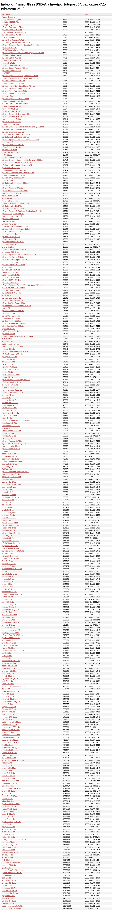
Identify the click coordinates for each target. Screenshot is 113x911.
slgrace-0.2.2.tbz (8, 329)
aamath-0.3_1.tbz (9, 566)
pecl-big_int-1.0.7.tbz (10, 400)
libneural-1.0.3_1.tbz (10, 262)
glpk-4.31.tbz (7, 794)
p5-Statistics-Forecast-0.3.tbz (13, 55)
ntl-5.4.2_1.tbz (7, 765)
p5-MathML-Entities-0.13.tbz (13, 257)
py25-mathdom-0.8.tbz (11, 548)
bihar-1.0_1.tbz (8, 502)
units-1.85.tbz (7, 507)
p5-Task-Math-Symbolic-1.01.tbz (14, 32)
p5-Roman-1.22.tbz (9, 48)
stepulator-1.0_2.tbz (10, 423)
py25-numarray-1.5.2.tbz (11, 822)
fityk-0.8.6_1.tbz (8, 860)
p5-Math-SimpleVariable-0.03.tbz (15, 68)
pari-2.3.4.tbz (7, 824)
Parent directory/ (8, 17)
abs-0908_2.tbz (8, 581)
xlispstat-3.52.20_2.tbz (11, 735)
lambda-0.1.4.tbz (8, 359)
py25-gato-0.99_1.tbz (10, 645)
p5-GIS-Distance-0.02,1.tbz (12, 354)
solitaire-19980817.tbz (11, 22)
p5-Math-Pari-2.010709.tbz (12, 635)
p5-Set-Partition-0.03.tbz (11, 111)
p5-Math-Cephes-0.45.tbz (12, 594)
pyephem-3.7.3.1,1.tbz (10, 740)
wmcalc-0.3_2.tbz (9, 224)
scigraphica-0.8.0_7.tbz (11, 747)
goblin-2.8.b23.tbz (9, 865)
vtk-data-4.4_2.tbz (9, 901)
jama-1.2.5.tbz (7, 372)
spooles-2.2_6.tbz (9, 880)
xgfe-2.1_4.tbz (7, 681)
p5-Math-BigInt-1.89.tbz (11, 533)
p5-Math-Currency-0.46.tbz (12, 300)
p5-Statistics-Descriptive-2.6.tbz (14, 260)
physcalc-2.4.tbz (8, 334)
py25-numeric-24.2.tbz (11, 804)
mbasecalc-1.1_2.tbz (10, 201)
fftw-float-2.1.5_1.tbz (10, 668)
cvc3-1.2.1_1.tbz (8, 832)
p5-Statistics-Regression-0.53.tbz (15, 226)
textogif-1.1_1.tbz (8, 25)
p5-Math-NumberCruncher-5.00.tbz (15, 472)
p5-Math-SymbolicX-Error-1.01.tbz (15, 99)
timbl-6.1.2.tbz (7, 799)
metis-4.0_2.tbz (8, 694)
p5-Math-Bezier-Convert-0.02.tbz (15, 104)
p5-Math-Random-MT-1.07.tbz (13, 175)
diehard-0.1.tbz (8, 395)
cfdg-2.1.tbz (6, 520)
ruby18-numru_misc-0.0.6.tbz (13, 193)
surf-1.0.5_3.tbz (8, 602)
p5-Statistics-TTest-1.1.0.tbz (13, 209)
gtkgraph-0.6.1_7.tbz (10, 546)
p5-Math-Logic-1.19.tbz (11, 270)
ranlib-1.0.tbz (7, 418)
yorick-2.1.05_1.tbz (9, 845)
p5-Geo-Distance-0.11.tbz (12, 231)
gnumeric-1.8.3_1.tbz (10, 893)
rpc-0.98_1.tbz (7, 438)
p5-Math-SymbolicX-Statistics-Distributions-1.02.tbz (22, 211)
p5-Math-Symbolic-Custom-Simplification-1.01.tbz (21, 78)
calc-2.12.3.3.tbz (8, 776)
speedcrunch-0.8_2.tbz (11, 661)
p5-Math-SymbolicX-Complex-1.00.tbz (17, 114)
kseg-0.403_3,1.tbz (9, 753)
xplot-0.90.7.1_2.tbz (9, 408)
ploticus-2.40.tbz (8, 625)
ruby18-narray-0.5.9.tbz (11, 474)
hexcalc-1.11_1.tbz (9, 150)
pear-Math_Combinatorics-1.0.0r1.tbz (16, 43)
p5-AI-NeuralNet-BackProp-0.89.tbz (16, 380)
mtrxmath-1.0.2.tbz (9, 63)
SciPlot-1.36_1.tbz (9, 469)
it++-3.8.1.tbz (7, 755)
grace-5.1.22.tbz (8, 811)
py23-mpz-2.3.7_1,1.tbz (11, 168)
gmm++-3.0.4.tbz (8, 515)
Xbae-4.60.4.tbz (8, 801)
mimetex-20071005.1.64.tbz (13, 650)
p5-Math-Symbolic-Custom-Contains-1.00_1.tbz (20, 45)
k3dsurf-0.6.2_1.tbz (9, 809)
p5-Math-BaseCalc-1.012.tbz (13, 83)
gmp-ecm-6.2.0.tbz (9, 671)
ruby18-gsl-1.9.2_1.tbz (11, 730)
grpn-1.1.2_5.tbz (8, 362)
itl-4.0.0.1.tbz (7, 155)
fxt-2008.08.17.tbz (9, 709)
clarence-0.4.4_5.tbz (10, 152)
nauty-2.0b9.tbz (8, 617)
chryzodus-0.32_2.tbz (10, 252)
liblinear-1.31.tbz (8, 349)
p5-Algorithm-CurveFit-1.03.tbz (14, 170)
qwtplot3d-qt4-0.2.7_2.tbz (12, 569)
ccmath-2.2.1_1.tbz (9, 574)
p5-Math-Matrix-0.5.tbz (11, 124)
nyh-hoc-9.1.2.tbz (9, 313)
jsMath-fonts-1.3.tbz (9, 875)
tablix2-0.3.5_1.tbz (9, 676)
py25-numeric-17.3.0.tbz (11, 722)
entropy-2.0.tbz (8, 96)
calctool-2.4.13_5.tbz (10, 403)
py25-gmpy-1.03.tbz (10, 415)
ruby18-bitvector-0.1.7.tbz (12, 390)
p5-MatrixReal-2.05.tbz (11, 449)
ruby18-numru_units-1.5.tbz (13, 346)
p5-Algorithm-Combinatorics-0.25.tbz (16, 306)
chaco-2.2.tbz (7, 771)
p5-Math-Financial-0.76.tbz (12, 188)
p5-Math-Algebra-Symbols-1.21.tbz (15, 461)
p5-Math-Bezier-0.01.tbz (11, 60)
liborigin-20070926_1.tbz (12, 484)
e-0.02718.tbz (7, 73)
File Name (6, 14)
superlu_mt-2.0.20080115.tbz (13, 686)
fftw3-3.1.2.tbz (7, 745)
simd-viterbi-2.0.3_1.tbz (11, 198)
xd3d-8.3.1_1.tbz (8, 837)
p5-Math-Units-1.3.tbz (10, 219)
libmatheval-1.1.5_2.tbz (11, 426)
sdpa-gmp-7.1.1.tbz (9, 666)
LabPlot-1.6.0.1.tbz (9, 891)
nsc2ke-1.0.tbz (7, 763)
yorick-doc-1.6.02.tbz (10, 640)
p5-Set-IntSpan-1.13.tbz (11, 318)
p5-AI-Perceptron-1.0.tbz (11, 147)
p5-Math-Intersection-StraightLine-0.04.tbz (18, 86)
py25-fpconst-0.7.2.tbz (10, 37)
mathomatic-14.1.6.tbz (10, 541)
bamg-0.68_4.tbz (8, 819)
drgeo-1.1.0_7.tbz (9, 707)
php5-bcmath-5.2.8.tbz (11, 290)
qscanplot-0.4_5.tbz (9, 592)
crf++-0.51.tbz (7, 584)
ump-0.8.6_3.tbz (8, 620)
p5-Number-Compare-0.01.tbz (13, 40)
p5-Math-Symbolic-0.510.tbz (13, 551)
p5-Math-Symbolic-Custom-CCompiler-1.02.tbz (20, 140)
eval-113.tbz (7, 339)
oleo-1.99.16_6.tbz (9, 615)
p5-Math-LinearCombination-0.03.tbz (16, 162)
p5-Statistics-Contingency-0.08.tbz (15, 183)
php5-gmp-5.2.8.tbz (9, 244)
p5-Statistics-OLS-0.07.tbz (12, 206)
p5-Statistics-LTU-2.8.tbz (11, 293)
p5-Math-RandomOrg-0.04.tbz (13, 101)
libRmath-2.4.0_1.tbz (10, 556)
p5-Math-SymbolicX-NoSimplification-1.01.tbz (20, 76)
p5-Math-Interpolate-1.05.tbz (13, 214)
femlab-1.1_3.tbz (8, 696)
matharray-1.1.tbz (9, 495)
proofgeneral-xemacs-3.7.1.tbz (14, 839)
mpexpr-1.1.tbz (8, 479)
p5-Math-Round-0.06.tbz (11, 106)
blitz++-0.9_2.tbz (8, 791)
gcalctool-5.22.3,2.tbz (10, 781)
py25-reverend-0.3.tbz (10, 331)
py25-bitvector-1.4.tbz (10, 344)
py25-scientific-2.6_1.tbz (11, 702)
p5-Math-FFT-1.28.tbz (10, 370)
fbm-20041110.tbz (9, 806)
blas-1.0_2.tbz (7, 536)
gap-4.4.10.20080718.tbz (12, 908)
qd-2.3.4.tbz (6, 658)
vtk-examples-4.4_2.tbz (11, 691)
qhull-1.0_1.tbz (8, 704)
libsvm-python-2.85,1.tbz (11, 431)
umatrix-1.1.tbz (8, 180)
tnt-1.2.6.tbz (6, 398)
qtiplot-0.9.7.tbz (8, 834)
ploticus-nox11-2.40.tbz (11, 622)
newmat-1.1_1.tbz (9, 564)
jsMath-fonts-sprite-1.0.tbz (12, 873)
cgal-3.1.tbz (6, 878)
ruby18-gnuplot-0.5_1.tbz (12, 119)
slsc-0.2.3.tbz (7, 428)
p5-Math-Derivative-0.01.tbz (13, 27)
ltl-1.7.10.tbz (7, 656)
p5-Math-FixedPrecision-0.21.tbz (15, 91)
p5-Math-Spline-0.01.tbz (11, 58)
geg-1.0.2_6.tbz (8, 364)
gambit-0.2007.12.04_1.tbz (12, 870)
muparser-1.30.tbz (9, 758)
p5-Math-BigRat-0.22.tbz (11, 298)
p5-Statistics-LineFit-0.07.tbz (13, 242)
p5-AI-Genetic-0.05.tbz (11, 375)
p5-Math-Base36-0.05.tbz (12, 30)
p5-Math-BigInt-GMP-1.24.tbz (13, 265)
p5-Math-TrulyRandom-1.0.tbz (13, 178)
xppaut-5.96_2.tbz (9, 829)
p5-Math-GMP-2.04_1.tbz (12, 280)
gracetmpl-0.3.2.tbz (9, 768)
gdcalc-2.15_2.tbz (9, 454)
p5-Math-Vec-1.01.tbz (10, 239)
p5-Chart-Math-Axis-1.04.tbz (13, 145)
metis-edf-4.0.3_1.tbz (10, 699)
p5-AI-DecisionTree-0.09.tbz (13, 326)
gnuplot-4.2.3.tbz (8, 827)
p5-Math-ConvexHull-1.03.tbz (13, 81)
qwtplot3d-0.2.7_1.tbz (10, 610)
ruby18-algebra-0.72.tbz (11, 477)
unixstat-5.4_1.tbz (9, 643)
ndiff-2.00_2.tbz (8, 467)
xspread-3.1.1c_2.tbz (10, 607)
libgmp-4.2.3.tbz (8, 648)
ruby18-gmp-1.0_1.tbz (10, 413)
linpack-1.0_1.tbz (8, 579)
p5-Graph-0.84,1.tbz (10, 523)
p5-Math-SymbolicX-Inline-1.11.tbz (15, 203)
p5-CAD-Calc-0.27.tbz (10, 283)
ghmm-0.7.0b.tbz (8, 712)
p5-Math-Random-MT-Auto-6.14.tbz (16, 421)
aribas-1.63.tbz (8, 553)
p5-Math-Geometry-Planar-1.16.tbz (15, 352)
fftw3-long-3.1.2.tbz (9, 783)
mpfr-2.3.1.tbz (7, 612)
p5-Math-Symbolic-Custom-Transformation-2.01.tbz (22, 285)
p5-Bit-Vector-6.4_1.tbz (11, 543)
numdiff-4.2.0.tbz (8, 627)
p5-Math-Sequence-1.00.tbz (13, 132)
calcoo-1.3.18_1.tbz (9, 377)
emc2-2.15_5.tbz (8, 773)
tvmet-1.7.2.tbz (7, 587)
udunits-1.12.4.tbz (9, 487)
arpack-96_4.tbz (8, 732)
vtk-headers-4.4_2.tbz (10, 737)
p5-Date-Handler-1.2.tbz (11, 382)
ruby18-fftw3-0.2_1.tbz (10, 109)
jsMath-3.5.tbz (7, 597)
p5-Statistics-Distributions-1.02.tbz (15, 137)
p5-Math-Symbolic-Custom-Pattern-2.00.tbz (19, 254)
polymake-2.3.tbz (8, 896)
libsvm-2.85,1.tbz (8, 451)
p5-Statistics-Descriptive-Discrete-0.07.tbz (18, 165)
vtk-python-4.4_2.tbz (10, 852)
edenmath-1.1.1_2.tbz (10, 459)
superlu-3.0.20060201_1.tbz (13, 760)
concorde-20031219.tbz (11, 863)
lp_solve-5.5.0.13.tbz (10, 750)
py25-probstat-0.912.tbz (11, 275)
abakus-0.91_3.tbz (9, 663)
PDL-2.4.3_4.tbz (8, 850)
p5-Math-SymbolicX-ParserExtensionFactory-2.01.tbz (23, 127)
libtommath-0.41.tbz (9, 405)
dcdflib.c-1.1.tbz (8, 571)
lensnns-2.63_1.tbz (9, 717)
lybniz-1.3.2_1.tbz (9, 436)
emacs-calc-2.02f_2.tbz (11, 727)
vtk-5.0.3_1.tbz (7, 898)
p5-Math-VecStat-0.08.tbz (12, 117)
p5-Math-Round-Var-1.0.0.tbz (13, 94)
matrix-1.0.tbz (7, 489)
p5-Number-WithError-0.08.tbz (14, 303)
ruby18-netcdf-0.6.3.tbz (11, 446)
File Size (66, 14)
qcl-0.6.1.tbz (7, 653)
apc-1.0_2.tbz (7, 267)
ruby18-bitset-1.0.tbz (10, 196)
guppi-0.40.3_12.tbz (10, 796)
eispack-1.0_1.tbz (9, 492)
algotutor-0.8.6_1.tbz (10, 385)
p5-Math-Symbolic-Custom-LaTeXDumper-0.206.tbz (22, 160)
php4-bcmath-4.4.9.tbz (11, 278)
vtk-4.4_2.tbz (7, 885)
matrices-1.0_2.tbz (9, 410)
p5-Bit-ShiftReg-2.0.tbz (11, 237)
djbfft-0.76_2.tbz (8, 433)
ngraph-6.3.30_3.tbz (10, 679)
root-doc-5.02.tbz (8, 903)
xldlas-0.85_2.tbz (8, 538)
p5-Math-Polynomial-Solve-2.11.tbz (16, 229)
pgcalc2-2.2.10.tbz (9, 814)
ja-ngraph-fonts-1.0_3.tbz (12, 19)
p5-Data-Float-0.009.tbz (11, 321)
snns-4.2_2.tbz (8, 857)
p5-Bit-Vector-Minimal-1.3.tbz (13, 50)
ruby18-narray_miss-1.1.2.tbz (13, 216)
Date (87, 14)
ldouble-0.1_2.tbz (9, 513)
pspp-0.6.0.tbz (7, 719)
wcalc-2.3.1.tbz (8, 510)
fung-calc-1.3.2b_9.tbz (10, 742)
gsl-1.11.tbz (6, 868)
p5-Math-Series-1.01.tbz (11, 157)
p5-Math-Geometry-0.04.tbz (12, 65)
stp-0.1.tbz (6, 689)
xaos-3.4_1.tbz (8, 684)
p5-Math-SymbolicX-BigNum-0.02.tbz (16, 88)
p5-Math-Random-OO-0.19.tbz (14, 323)
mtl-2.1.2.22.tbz (8, 500)
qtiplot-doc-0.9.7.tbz (9, 888)
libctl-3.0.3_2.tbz (8, 589)
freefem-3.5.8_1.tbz (9, 604)
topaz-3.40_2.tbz (8, 673)
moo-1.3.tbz (6, 186)
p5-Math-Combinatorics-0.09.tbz (14, 249)
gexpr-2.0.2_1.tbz (9, 221)
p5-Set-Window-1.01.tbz (11, 122)
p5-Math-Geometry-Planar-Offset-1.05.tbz (18, 173)
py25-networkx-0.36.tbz (11, 638)
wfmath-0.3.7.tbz (8, 530)
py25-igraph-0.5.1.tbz (10, 633)
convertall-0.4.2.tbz (9, 456)
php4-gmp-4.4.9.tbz (9, 234)
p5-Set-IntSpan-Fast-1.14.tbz (13, 288)
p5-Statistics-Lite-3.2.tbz (11, 71)
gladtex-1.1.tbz (8, 247)
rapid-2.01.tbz (7, 308)
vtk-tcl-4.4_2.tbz (8, 786)
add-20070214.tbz (9, 295)
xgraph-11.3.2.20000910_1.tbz (14, 444)
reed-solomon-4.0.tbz (10, 272)
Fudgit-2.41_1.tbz (9, 528)
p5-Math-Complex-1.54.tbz (12, 392)
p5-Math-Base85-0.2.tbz (11, 35)
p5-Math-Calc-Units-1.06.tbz (13, 311)
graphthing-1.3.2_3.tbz (11, 558)
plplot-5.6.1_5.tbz (9, 778)
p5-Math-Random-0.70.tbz (12, 441)
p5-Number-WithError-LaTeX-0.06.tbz (16, 134)
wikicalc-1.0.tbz (8, 576)
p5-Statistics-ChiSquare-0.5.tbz (14, 129)
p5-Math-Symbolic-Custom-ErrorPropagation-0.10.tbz (23, 53)
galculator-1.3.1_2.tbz (10, 497)
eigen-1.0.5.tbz (8, 341)
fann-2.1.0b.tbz (8, 561)
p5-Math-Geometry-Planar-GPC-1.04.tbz (18, 336)
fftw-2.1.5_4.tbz (8, 714)
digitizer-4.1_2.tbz (9, 883)
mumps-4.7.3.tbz (8, 842)
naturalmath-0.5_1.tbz (10, 525)
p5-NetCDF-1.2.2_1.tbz (11, 316)
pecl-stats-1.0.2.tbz (9, 464)
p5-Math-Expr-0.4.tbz (10, 387)
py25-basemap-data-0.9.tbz (13, 906)
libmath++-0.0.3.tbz (9, 367)
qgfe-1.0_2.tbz (7, 599)
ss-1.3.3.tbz (6, 505)
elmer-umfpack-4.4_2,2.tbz (12, 630)
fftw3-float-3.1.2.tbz (9, 725)
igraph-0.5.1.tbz (8, 816)
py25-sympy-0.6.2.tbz (10, 847)
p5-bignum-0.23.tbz (9, 357)
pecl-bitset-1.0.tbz (9, 142)
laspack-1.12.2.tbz (9, 518)
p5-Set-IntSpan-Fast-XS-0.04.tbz (15, 191)
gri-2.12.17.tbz (7, 855)
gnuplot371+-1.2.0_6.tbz (11, 788)
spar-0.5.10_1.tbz (9, 482)
